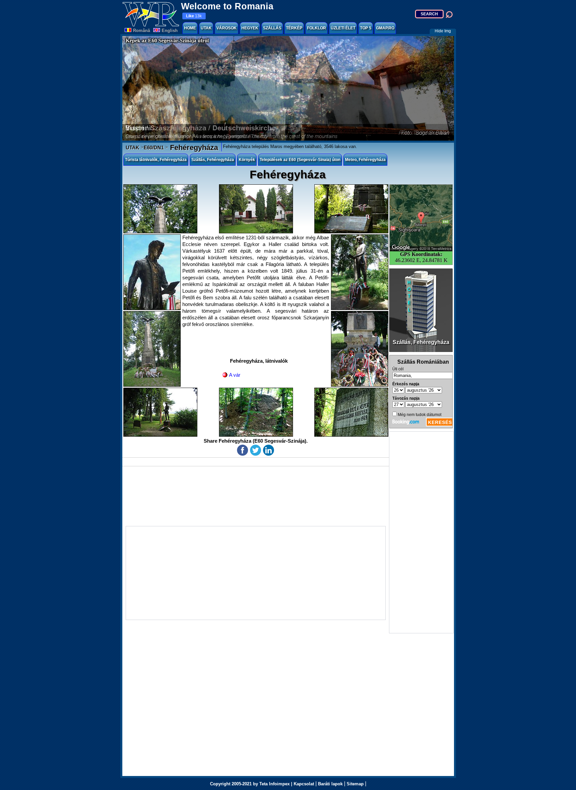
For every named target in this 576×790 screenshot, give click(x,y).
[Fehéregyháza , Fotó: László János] (160, 208)
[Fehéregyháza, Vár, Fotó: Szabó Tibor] (256, 412)
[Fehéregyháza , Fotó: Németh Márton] (359, 272)
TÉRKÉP (294, 28)
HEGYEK (249, 28)
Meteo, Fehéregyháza (365, 159)
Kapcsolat (304, 783)
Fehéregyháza (193, 147)
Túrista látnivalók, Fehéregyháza (156, 159)
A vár (234, 375)
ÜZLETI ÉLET (343, 28)
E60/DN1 (154, 147)
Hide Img (443, 31)
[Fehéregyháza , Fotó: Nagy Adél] (351, 208)
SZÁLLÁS (272, 28)
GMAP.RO (385, 28)
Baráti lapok (330, 783)
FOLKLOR (316, 28)
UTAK (206, 28)
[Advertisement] (421, 532)
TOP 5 (365, 28)
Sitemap (355, 783)
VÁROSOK (226, 28)
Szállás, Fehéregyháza (212, 159)
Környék (247, 159)
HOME (190, 28)
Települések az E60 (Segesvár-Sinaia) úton (300, 159)
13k (194, 16)
